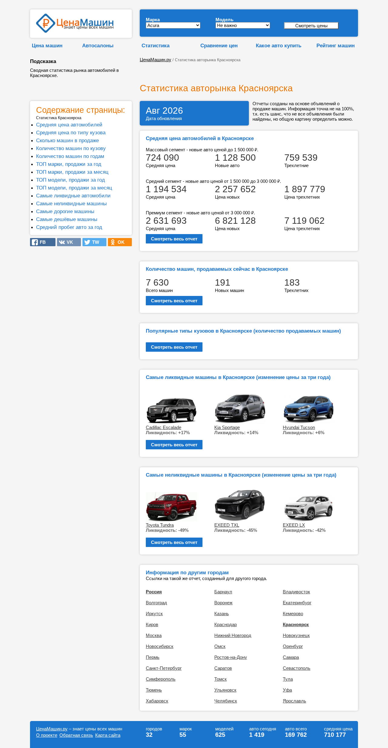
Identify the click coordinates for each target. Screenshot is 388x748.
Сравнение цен (219, 45)
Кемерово (293, 613)
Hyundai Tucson (299, 427)
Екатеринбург (297, 602)
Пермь (152, 657)
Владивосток (296, 591)
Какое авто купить (278, 45)
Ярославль (294, 700)
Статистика (155, 45)
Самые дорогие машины (65, 211)
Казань (221, 613)
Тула (288, 679)
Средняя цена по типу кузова (70, 132)
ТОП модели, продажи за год (70, 180)
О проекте (46, 735)
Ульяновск (225, 690)
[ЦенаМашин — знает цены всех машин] (74, 31)
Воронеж (223, 602)
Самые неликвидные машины (71, 203)
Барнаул (223, 591)
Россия (154, 591)
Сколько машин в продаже (67, 140)
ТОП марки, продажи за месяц (72, 172)
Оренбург (293, 646)
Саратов (223, 668)
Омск (220, 646)
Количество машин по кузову (71, 148)
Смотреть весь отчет (174, 238)
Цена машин (47, 45)
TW (94, 242)
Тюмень (154, 690)
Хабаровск (157, 700)
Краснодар (225, 624)
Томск (220, 679)
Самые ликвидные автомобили (73, 196)
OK (119, 242)
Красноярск (296, 624)
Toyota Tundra (160, 525)
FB (41, 242)
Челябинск (225, 700)
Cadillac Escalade (163, 427)
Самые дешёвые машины (66, 219)
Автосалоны (98, 45)
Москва (154, 635)
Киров (152, 624)
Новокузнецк (296, 635)
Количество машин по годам (70, 156)
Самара (291, 657)
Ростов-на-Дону (230, 657)
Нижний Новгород (232, 635)
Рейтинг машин (335, 45)
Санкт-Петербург (164, 668)
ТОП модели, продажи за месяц (74, 188)
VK (68, 242)
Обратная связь (76, 735)
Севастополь (296, 668)
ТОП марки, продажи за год (68, 164)
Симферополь (161, 679)
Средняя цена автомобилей (69, 125)
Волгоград (156, 602)
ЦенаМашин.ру (155, 59)
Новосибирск (159, 646)
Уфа (287, 690)
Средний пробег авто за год (69, 227)
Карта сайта (107, 735)
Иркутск (154, 613)
